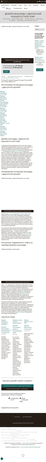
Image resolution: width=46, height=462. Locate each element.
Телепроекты (3, 429)
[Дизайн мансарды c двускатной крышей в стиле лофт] (5, 124)
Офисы (36, 432)
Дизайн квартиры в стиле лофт (28, 327)
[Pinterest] (18, 419)
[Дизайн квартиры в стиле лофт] (29, 321)
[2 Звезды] (9, 80)
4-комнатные (19, 437)
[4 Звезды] (21, 80)
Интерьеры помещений (15, 433)
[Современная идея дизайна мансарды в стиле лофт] (5, 106)
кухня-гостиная (27, 233)
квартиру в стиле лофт (16, 151)
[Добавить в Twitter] (5, 410)
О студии (8, 427)
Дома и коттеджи (8, 432)
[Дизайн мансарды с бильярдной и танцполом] (6, 322)
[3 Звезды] (15, 80)
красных (22, 293)
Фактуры (20, 440)
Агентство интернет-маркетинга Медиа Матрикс (30, 447)
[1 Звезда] (4, 80)
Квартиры (3, 432)
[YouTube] (27, 419)
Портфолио (19, 430)
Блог (2, 440)
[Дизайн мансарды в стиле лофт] (5, 94)
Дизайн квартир (14, 436)
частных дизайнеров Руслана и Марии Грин (20, 214)
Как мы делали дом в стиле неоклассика (40, 63)
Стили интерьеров (31, 439)
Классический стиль (33, 440)
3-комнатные (14, 437)
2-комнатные (8, 437)
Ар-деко (27, 440)
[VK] (21, 419)
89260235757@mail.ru (28, 416)
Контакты (5, 440)
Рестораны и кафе (20, 432)
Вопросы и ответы (13, 429)
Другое (13, 439)
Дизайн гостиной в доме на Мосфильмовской (17, 329)
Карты (24, 440)
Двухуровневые (24, 437)
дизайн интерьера (20, 312)
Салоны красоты (27, 432)
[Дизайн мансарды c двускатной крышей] (5, 100)
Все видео (39, 69)
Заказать (6, 71)
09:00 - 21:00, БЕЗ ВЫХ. (24, 399)
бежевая (24, 292)
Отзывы (7, 429)
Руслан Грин (16, 76)
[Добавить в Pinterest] (7, 410)
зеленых (27, 293)
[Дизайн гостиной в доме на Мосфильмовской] (17, 321)
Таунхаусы (14, 432)
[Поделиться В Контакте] (2, 410)
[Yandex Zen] (24, 419)
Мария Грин (20, 76)
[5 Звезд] (26, 80)
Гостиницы (32, 432)
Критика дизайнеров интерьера (13, 440)
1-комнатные (3, 437)
